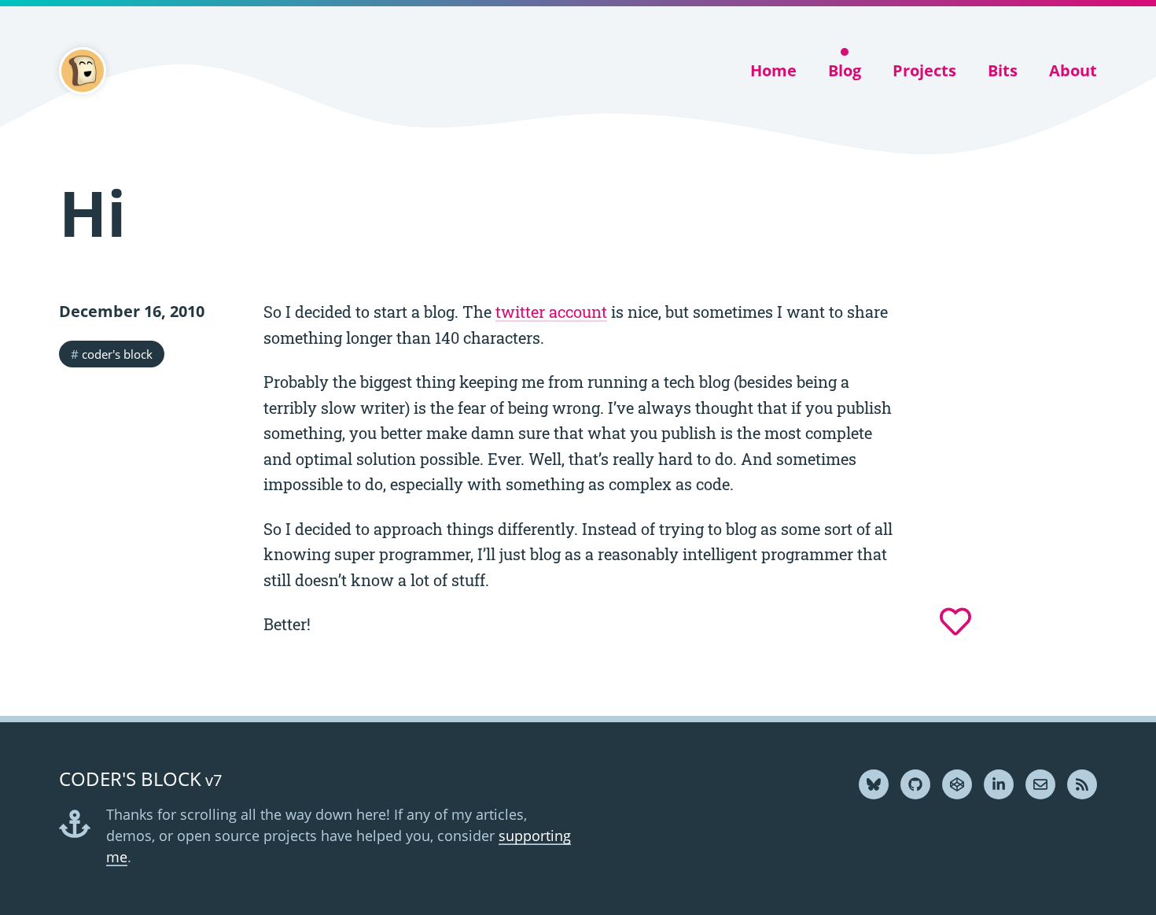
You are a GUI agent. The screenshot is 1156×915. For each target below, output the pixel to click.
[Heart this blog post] (955, 621)
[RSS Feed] (1082, 784)
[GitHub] (915, 784)
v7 (140, 780)
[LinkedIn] (999, 784)
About (1073, 70)
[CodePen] (957, 784)
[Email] (1040, 784)
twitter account (551, 311)
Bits (1003, 70)
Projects (924, 70)
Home (773, 70)
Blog (844, 70)
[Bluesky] (874, 784)
